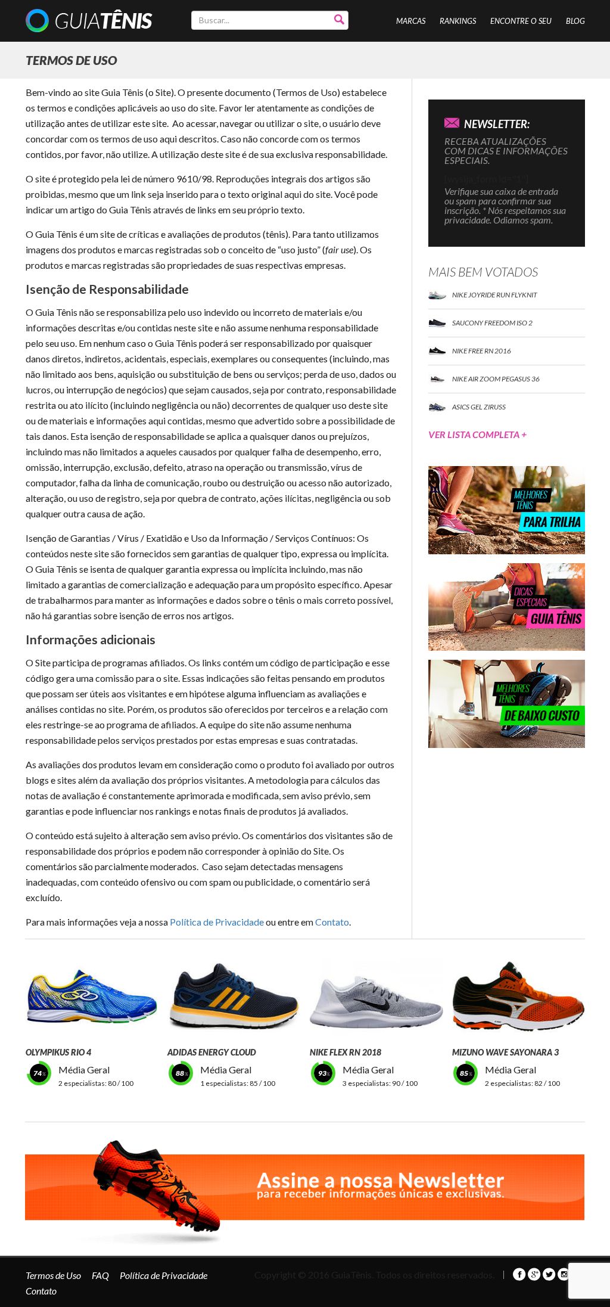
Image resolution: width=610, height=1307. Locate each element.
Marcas (410, 21)
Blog (575, 21)
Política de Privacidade (217, 921)
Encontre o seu (521, 21)
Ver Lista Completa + (477, 434)
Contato (332, 921)
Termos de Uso (53, 1275)
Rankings (458, 21)
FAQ (100, 1275)
